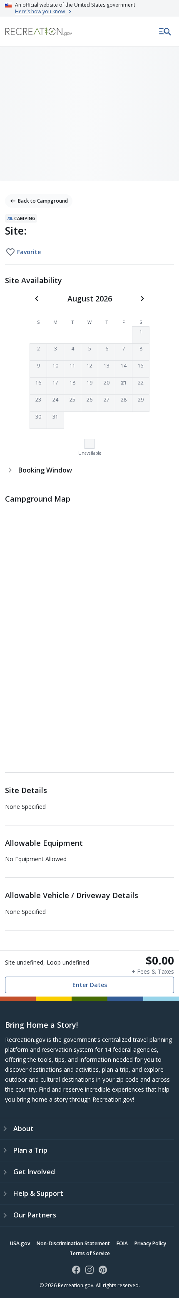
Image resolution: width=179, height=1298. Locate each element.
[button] (140, 335)
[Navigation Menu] (165, 31)
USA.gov (20, 1243)
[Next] (142, 298)
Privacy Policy (150, 1243)
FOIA (122, 1243)
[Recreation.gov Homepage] (38, 31)
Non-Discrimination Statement (73, 1243)
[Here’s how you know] (89, 8)
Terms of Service (90, 1253)
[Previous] (36, 298)
